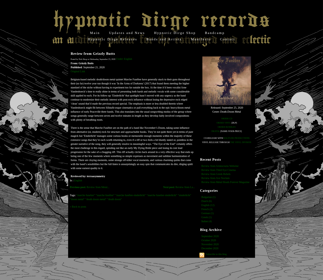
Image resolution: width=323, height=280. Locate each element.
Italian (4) (206, 221)
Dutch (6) (206, 201)
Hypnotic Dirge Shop (175, 33)
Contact (227, 39)
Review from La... (179, 187)
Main (95, 33)
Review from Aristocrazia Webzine (220, 166)
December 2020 (209, 248)
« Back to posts (78, 206)
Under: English (124, 58)
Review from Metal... (89, 187)
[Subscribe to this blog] (202, 255)
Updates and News (127, 33)
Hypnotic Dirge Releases (112, 39)
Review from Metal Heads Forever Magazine (225, 182)
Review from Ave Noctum (215, 178)
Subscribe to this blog (216, 254)
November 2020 (210, 244)
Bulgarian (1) (208, 197)
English (78, 180)
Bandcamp (215, 33)
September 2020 (210, 236)
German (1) (207, 213)
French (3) (206, 209)
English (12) (207, 205)
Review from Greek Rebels (215, 174)
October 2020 (208, 240)
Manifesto (201, 39)
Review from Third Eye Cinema (218, 170)
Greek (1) (206, 217)
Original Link (78, 71)
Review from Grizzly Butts (93, 53)
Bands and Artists (164, 39)
